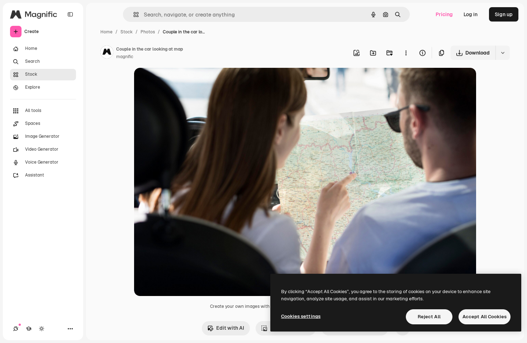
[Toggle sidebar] (70, 14)
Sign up (504, 14)
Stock (126, 32)
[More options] (406, 53)
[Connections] (16, 328)
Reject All (429, 317)
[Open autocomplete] (133, 14)
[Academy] (28, 328)
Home (106, 32)
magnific (124, 57)
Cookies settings (301, 316)
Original (180, 81)
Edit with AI (230, 328)
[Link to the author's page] (106, 53)
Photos (148, 32)
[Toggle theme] (41, 328)
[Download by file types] (502, 53)
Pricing (444, 14)
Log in (471, 14)
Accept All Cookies (484, 317)
